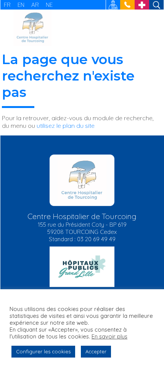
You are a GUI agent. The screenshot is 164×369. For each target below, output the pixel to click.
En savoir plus (109, 336)
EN (21, 4)
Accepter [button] (95, 351)
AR (35, 4)
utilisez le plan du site (66, 125)
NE (49, 4)
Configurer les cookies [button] (43, 351)
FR (7, 4)
